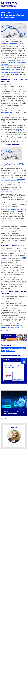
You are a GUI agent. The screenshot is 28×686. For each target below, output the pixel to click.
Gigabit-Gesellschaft (20, 348)
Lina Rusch (14, 445)
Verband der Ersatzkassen (18, 131)
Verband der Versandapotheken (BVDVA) (11, 231)
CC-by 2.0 (21, 163)
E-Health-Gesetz (13, 74)
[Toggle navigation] (25, 5)
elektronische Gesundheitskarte (9, 43)
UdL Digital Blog (10, 350)
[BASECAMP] (9, 4)
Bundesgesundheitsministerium (11, 69)
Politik (3, 350)
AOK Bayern (6, 60)
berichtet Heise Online (7, 191)
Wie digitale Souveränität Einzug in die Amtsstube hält (14, 412)
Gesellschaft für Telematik (8, 72)
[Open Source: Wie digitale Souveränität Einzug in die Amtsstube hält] (14, 403)
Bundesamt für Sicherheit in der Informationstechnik (13, 180)
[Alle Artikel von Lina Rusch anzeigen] (14, 436)
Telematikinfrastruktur (7, 112)
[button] (2, 386)
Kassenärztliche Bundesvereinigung (17, 209)
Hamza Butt (8, 164)
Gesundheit (10, 348)
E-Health (4, 348)
